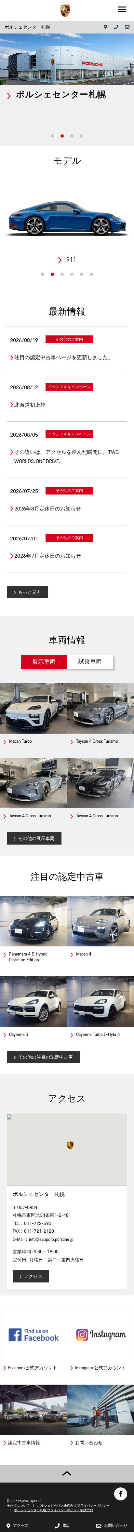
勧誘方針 (86, 1510)
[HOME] (65, 10)
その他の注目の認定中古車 (45, 1057)
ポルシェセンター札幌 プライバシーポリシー (47, 1510)
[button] (70, 1145)
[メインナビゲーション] (123, 10)
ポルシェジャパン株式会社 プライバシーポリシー (73, 1505)
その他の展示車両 (36, 838)
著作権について (18, 1505)
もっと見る (29, 592)
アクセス (33, 1276)
